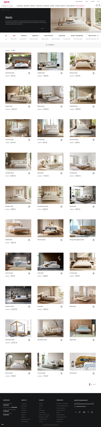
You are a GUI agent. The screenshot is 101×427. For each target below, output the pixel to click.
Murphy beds (62, 35)
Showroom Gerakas (7, 403)
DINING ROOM (27, 5)
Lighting (23, 414)
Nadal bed (8, 239)
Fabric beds (13, 38)
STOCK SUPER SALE (79, 5)
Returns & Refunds (60, 414)
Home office (24, 410)
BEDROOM (33, 5)
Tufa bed (40, 273)
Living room (24, 403)
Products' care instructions (62, 403)
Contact (41, 405)
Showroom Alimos (7, 407)
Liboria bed (9, 273)
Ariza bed (73, 206)
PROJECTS (63, 5)
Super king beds (56, 38)
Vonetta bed (9, 173)
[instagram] (92, 412)
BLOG (86, 1)
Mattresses (24, 35)
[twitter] (80, 412)
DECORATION (46, 5)
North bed (73, 373)
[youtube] (84, 412)
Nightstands (35, 35)
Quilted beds (23, 38)
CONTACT (93, 1)
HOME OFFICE (39, 5)
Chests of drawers (48, 35)
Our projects (42, 410)
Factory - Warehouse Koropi (9, 409)
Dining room (24, 405)
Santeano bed (42, 339)
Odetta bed (73, 106)
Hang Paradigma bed (77, 239)
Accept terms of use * (81, 406)
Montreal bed (9, 73)
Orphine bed (9, 139)
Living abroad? (42, 412)
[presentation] (42, 29)
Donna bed (9, 373)
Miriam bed (73, 73)
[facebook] (75, 412)
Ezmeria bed (74, 139)
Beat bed (73, 306)
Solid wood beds (34, 38)
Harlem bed (9, 206)
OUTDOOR (57, 5)
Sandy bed (41, 139)
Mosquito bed (9, 339)
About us (41, 403)
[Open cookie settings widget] (5, 424)
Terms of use (59, 421)
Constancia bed (42, 206)
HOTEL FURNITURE (70, 5)
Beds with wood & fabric (92, 38)
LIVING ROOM (20, 5)
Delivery (58, 412)
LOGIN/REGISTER (78, 1)
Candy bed (73, 173)
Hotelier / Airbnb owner (44, 414)
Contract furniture (43, 419)
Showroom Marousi (7, 413)
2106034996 (6, 405)
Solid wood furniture (25, 419)
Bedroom (23, 408)
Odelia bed (41, 73)
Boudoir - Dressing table (77, 35)
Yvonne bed (41, 373)
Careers (41, 421)
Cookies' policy (60, 419)
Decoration (23, 412)
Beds (14, 35)
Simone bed (41, 239)
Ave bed (40, 306)
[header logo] (7, 4)
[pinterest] (88, 412)
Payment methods (61, 410)
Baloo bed (40, 106)
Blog (40, 408)
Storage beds (66, 38)
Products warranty (61, 408)
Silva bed (40, 173)
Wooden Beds (44, 38)
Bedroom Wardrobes (94, 35)
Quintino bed (9, 306)
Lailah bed (8, 106)
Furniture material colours (62, 405)
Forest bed (73, 273)
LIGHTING (52, 5)
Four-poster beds (78, 38)
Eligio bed (73, 339)
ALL (6, 35)
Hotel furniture (24, 421)
